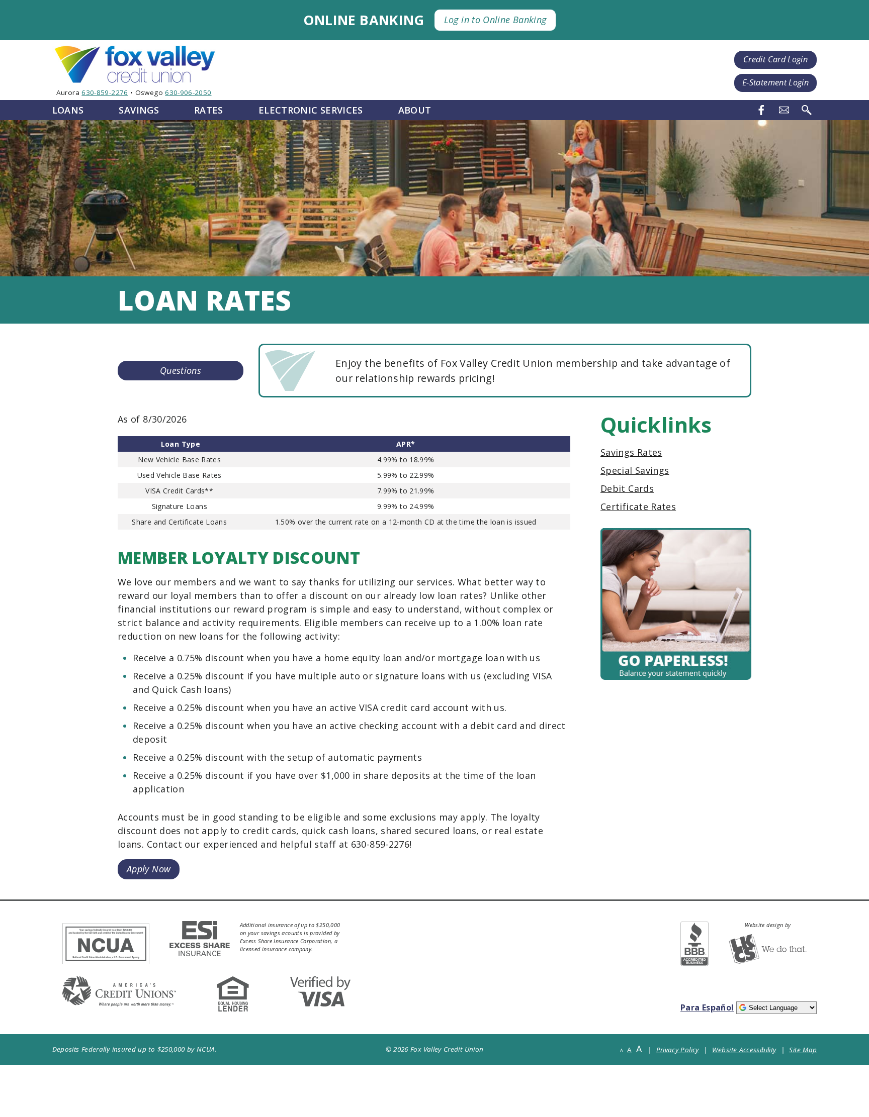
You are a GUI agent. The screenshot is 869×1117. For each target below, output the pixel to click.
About (414, 110)
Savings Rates (631, 452)
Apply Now (148, 871)
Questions (180, 370)
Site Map (803, 1049)
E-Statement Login (775, 82)
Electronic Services (310, 110)
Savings (139, 110)
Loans (68, 110)
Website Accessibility (744, 1049)
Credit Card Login (775, 59)
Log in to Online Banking (495, 20)
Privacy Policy (677, 1049)
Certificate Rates (638, 506)
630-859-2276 (104, 92)
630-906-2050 (188, 92)
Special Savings (634, 470)
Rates (208, 110)
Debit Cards (627, 488)
